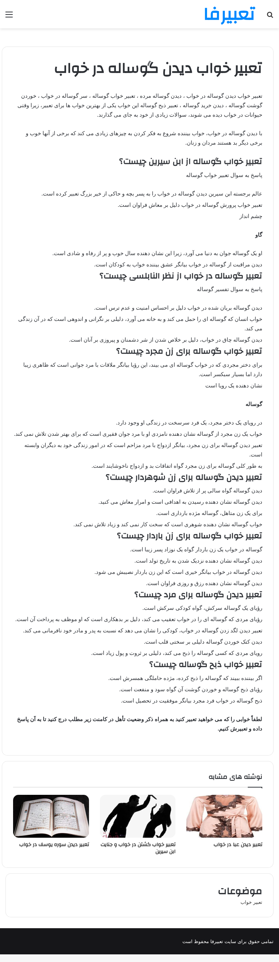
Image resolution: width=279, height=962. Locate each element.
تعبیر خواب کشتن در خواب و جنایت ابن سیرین (138, 848)
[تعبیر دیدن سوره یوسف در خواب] (51, 816)
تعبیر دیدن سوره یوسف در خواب (54, 844)
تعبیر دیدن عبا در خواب (238, 844)
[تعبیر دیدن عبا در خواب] (224, 816)
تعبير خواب (251, 902)
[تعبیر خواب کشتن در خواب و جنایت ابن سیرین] (138, 816)
